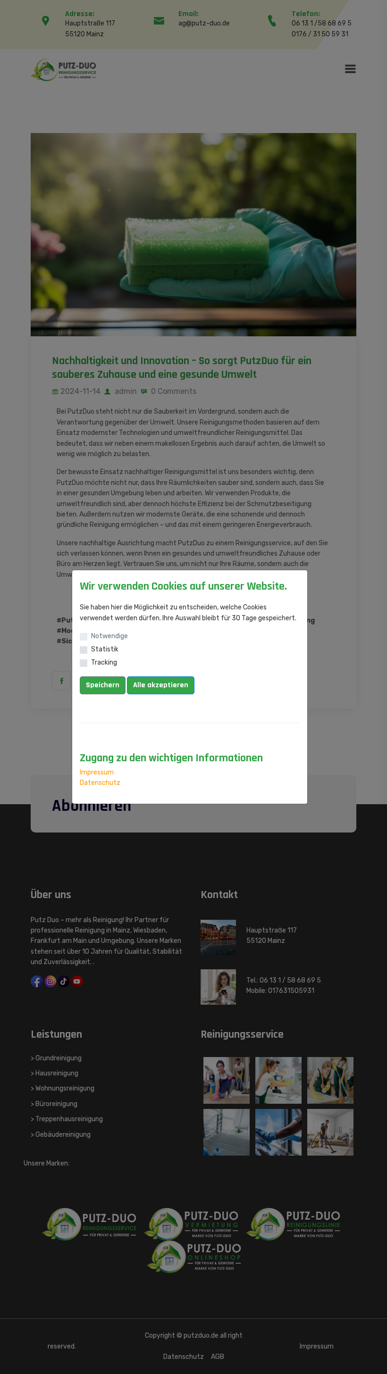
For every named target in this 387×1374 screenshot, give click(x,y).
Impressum (97, 772)
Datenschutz (100, 783)
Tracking (104, 662)
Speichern (102, 685)
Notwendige (109, 636)
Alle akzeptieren (160, 685)
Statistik (104, 649)
